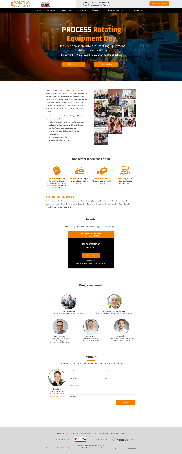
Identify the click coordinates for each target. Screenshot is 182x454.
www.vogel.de (132, 448)
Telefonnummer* (75, 378)
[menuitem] (39, 11)
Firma (105, 378)
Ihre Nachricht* (74, 385)
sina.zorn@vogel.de (57, 396)
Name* (72, 371)
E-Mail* (106, 371)
